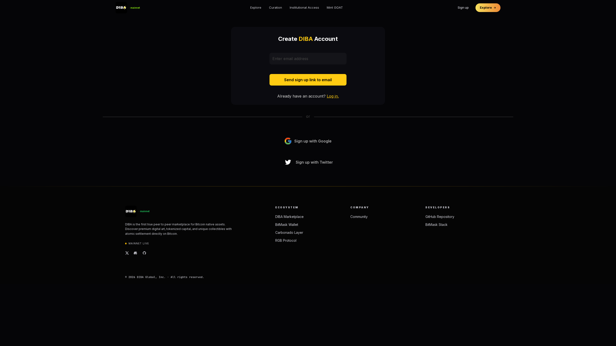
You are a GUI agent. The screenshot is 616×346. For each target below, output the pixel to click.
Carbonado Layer (289, 232)
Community (359, 217)
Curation (275, 7)
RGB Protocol (285, 240)
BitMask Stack (436, 224)
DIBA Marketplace (289, 217)
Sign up (463, 7)
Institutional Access (304, 7)
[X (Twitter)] (127, 253)
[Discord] (136, 253)
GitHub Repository (439, 217)
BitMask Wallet (286, 224)
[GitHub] (144, 253)
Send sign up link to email (308, 79)
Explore (255, 7)
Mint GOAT (335, 7)
